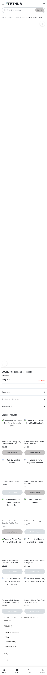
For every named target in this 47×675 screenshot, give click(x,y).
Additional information (11, 399)
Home (4, 17)
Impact (10, 17)
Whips (17, 17)
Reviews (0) (7, 407)
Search (39, 10)
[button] (42, 23)
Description (6, 392)
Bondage (6, 375)
